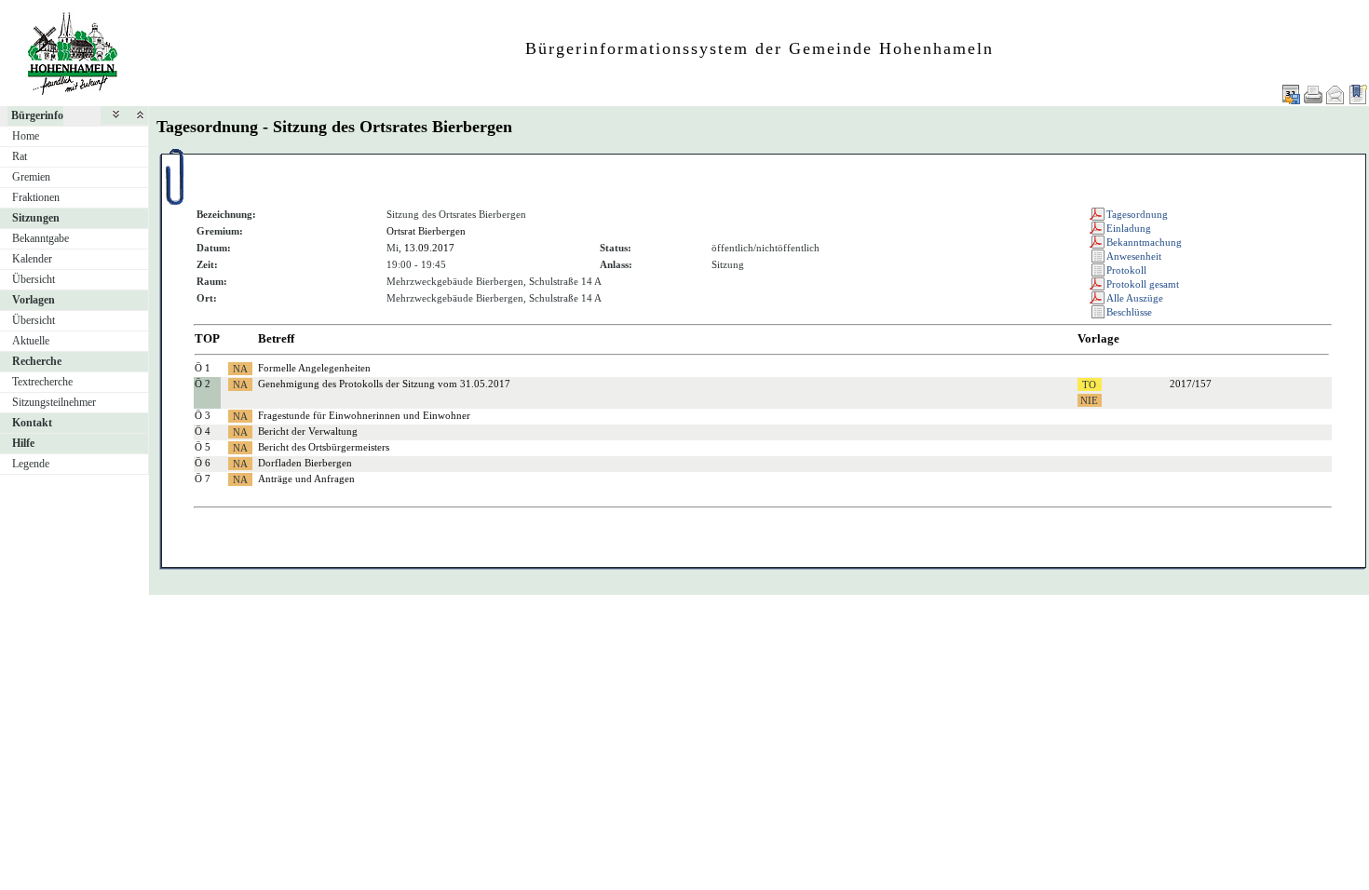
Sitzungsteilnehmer (54, 402)
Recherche (36, 361)
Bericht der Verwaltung (308, 431)
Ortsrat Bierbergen (426, 230)
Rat (19, 156)
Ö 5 (202, 446)
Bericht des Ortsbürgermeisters (323, 446)
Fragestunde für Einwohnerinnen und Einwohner (364, 415)
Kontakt (32, 422)
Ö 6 (202, 462)
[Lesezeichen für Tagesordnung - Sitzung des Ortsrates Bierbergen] (1358, 94)
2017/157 (1191, 383)
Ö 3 (202, 415)
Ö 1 (202, 367)
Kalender (32, 258)
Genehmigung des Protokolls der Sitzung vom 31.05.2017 (384, 383)
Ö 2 (202, 383)
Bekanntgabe (40, 238)
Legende (30, 463)
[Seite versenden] (1335, 94)
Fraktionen (36, 197)
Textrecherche (42, 381)
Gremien (31, 176)
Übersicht (33, 279)
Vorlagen (33, 299)
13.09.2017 (429, 247)
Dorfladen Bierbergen (305, 462)
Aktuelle (30, 340)
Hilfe (23, 443)
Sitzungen (36, 217)
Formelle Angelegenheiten (314, 367)
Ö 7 (202, 478)
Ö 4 (202, 431)
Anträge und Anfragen (306, 478)
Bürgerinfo (37, 115)
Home (25, 135)
